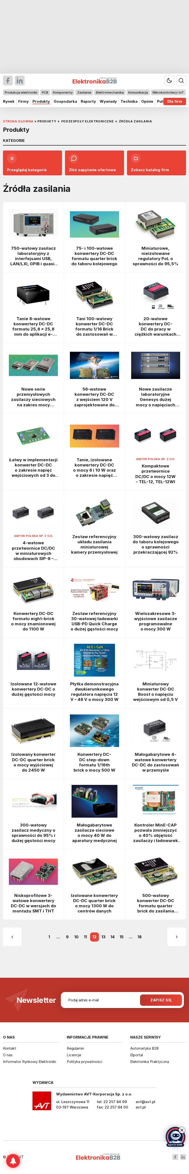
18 (140, 936)
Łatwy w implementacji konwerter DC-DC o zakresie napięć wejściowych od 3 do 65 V (33, 467)
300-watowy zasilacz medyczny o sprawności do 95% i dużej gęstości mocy (33, 833)
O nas (8, 1055)
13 (103, 936)
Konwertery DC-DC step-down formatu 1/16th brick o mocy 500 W (94, 762)
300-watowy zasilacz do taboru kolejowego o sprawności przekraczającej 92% (156, 544)
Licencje (74, 1055)
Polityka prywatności (84, 1061)
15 (122, 936)
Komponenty (63, 92)
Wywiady (108, 101)
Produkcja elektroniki (21, 92)
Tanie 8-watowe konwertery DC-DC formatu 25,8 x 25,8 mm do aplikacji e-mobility (33, 326)
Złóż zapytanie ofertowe (92, 169)
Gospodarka (65, 101)
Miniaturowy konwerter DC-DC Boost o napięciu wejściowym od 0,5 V (155, 691)
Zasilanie (84, 92)
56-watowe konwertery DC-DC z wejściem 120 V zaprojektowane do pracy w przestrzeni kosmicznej (94, 397)
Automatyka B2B (144, 1048)
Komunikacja (138, 92)
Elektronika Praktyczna (149, 1061)
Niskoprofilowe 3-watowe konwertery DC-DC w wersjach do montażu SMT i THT (33, 903)
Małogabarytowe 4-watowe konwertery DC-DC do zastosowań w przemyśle (155, 762)
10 (76, 936)
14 (112, 936)
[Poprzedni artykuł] (12, 936)
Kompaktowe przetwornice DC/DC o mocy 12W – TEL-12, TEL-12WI (155, 473)
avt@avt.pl (145, 1101)
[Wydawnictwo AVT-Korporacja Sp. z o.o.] (41, 1102)
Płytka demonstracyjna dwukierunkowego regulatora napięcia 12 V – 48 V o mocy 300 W (94, 691)
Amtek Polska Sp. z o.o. (155, 459)
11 (85, 936)
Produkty (41, 101)
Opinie (147, 101)
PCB (45, 92)
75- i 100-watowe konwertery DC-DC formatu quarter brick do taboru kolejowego (94, 256)
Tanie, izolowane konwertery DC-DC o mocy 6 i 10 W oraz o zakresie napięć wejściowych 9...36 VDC (94, 467)
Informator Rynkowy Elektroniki (29, 1061)
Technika (129, 101)
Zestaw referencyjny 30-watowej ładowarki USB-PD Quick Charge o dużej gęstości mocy (94, 621)
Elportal (136, 1055)
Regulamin (75, 1048)
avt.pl (141, 1107)
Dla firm (174, 101)
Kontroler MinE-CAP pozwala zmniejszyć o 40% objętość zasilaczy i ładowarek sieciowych (155, 833)
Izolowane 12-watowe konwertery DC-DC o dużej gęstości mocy (33, 689)
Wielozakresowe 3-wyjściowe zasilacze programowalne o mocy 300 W (155, 621)
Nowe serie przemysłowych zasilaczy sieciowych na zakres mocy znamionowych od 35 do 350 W (33, 397)
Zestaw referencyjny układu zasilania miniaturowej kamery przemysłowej (94, 544)
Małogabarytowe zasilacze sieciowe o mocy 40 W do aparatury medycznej (94, 833)
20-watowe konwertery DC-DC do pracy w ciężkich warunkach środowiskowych (155, 326)
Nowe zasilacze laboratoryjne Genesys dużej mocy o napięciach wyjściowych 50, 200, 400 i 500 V (156, 397)
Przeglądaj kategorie (27, 169)
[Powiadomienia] (13, 1161)
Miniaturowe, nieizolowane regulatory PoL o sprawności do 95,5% (155, 256)
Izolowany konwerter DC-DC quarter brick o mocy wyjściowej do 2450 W (33, 762)
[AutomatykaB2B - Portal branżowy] (98, 1157)
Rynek (9, 101)
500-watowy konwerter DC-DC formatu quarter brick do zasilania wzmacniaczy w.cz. (156, 903)
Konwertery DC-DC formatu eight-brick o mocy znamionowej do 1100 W (33, 621)
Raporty (88, 101)
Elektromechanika (110, 92)
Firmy (23, 101)
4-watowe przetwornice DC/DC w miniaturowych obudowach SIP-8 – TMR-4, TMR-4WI (33, 550)
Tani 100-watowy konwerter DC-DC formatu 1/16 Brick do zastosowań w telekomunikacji (94, 326)
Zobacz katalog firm (150, 169)
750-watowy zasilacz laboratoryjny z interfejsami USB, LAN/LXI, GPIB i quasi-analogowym (33, 256)
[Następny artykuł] (176, 936)
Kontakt (9, 1048)
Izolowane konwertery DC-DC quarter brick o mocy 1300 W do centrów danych (94, 903)
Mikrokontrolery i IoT (168, 92)
